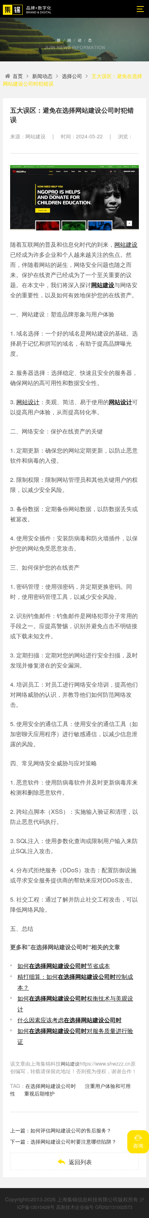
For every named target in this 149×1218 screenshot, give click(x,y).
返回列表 (74, 1161)
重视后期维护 (39, 1093)
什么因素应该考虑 (69, 1020)
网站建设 (125, 244)
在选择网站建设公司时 (50, 1085)
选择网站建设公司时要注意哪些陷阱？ (73, 1141)
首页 (18, 75)
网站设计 (27, 402)
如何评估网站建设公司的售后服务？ (70, 1130)
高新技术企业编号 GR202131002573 (94, 1207)
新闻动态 (42, 75)
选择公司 (72, 75)
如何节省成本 (63, 966)
